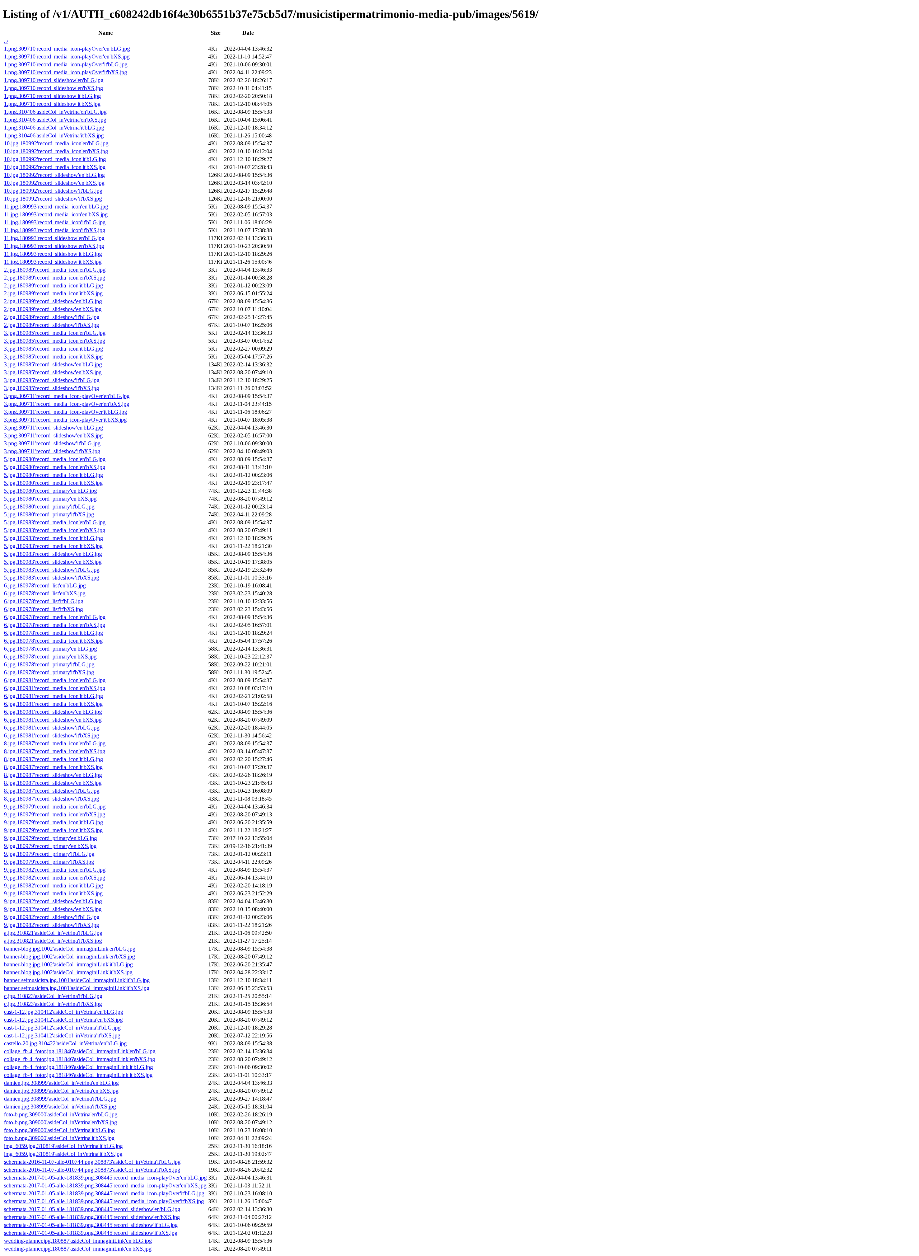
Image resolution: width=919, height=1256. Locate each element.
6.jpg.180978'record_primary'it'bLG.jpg (49, 664)
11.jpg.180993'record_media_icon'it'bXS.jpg (54, 230)
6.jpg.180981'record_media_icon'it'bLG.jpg (53, 696)
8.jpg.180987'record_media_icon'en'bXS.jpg (54, 751)
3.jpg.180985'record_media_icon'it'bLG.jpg (53, 349)
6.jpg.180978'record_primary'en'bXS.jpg (50, 656)
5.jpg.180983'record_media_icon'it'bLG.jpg (53, 538)
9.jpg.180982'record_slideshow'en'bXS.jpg (53, 909)
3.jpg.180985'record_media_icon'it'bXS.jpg (53, 356)
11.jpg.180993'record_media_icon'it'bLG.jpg (55, 222)
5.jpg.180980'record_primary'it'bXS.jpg (49, 514)
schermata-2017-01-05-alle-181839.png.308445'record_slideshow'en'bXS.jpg (92, 1217)
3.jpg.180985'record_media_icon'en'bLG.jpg (55, 333)
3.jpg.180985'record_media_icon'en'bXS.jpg (54, 341)
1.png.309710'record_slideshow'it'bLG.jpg (52, 96)
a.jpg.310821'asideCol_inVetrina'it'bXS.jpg (53, 941)
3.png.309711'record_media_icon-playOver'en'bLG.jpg (67, 396)
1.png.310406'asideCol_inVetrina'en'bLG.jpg (55, 112)
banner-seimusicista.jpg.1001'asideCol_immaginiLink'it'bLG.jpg (77, 980)
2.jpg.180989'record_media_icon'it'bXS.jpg (53, 293)
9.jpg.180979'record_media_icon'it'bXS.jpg (53, 830)
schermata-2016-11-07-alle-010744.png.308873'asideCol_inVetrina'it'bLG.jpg (92, 1162)
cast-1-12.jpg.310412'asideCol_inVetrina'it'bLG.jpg (62, 1028)
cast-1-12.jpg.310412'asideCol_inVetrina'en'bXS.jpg (63, 1020)
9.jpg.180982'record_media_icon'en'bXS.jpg (54, 878)
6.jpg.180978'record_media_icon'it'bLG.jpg (53, 633)
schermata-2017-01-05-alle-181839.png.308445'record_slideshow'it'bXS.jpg (90, 1233)
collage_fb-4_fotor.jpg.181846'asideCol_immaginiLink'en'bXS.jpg (79, 1059)
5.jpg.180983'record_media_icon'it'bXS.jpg (53, 546)
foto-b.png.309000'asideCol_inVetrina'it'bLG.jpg (59, 1130)
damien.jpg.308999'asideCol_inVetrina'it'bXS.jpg (60, 1106)
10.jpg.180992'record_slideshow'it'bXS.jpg (53, 199)
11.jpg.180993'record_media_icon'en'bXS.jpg (56, 214)
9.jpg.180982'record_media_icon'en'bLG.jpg (55, 870)
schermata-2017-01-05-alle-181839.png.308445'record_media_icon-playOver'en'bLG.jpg (105, 1178)
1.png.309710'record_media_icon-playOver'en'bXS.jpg (67, 56)
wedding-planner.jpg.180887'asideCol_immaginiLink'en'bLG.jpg (78, 1241)
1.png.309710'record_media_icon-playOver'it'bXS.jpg (65, 72)
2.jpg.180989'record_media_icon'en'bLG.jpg (55, 270)
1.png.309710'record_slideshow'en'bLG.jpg (53, 80)
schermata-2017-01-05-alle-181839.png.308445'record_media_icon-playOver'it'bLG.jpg (104, 1193)
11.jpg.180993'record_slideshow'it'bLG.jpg (53, 254)
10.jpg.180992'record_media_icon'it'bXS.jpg (55, 167)
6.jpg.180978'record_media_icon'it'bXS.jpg (53, 641)
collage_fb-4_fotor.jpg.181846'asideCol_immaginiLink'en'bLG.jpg (79, 1051)
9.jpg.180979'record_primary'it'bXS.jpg (49, 862)
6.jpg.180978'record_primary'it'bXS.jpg (49, 672)
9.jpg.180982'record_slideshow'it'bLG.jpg (51, 917)
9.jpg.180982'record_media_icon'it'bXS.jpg (53, 893)
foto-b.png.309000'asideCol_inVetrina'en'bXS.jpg (60, 1122)
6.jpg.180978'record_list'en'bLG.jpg (45, 585)
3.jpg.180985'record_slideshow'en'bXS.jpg (53, 372)
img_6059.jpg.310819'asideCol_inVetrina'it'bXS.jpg (63, 1154)
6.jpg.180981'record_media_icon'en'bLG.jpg (55, 680)
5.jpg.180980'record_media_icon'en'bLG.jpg (55, 459)
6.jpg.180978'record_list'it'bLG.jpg (43, 601)
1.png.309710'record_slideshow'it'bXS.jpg (52, 104)
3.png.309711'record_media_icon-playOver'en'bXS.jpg (66, 404)
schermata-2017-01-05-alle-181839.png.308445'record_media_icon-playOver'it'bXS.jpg (104, 1201)
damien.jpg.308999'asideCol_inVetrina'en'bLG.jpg (61, 1083)
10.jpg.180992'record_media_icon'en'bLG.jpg (56, 143)
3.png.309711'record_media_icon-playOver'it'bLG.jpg (65, 412)
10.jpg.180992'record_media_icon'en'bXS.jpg (56, 151)
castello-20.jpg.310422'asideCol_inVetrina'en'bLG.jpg (65, 1043)
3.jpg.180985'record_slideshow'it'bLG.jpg (51, 380)
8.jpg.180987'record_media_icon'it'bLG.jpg (53, 759)
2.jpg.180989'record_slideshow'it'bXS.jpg (51, 325)
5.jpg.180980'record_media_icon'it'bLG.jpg (53, 475)
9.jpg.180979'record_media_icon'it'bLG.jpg (53, 822)
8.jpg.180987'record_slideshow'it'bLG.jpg (51, 791)
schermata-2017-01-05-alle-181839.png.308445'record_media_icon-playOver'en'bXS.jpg (105, 1185)
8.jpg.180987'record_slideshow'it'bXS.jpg (51, 799)
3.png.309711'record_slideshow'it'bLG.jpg (52, 443)
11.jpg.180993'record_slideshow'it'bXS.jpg (53, 262)
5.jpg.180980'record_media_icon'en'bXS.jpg (54, 467)
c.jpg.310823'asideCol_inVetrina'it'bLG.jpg (53, 996)
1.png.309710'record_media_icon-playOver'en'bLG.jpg (67, 49)
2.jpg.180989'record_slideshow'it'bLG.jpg (51, 317)
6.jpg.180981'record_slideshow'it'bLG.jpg (51, 728)
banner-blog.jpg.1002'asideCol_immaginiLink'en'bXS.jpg (69, 956)
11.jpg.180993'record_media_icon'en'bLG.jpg (56, 206)
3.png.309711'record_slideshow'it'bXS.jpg (52, 451)
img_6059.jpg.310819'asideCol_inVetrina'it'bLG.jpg (63, 1146)
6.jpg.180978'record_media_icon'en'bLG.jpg (55, 617)
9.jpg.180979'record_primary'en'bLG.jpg (50, 838)
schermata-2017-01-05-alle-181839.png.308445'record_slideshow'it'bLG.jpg (91, 1225)
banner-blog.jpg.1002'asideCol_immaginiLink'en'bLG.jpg (69, 949)
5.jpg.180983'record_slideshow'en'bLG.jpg (53, 554)
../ (6, 41)
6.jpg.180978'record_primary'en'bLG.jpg (50, 649)
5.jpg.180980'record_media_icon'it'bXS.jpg (53, 483)
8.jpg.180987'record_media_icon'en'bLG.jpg (55, 743)
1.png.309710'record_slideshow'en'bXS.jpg (53, 88)
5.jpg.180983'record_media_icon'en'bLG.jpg (55, 522)
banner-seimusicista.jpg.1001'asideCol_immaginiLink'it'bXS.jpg (76, 988)
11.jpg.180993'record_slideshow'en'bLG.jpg (54, 238)
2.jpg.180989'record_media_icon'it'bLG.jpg (53, 285)
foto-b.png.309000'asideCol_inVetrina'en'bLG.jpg (60, 1114)
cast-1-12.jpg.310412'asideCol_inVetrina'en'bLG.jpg (63, 1012)
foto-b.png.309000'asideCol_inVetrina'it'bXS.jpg (59, 1138)
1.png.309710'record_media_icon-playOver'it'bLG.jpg (65, 64)
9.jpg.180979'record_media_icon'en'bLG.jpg (55, 806)
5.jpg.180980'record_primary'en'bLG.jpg (50, 491)
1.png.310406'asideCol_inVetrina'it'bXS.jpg (54, 135)
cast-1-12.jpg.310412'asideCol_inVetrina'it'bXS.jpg (62, 1035)
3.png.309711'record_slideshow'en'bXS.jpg (53, 435)
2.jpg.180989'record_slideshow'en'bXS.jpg (53, 309)
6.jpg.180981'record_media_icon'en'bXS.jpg (54, 688)
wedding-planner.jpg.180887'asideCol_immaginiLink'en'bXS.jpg (77, 1249)
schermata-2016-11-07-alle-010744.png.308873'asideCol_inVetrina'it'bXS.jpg (92, 1170)
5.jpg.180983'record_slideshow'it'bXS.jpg (51, 578)
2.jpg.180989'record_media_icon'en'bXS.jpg (54, 278)
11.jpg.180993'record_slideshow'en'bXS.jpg (54, 246)
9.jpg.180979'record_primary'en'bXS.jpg (50, 846)
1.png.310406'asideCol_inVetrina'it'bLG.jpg (54, 128)
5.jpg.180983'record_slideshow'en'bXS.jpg (53, 562)
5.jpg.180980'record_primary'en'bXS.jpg (50, 499)
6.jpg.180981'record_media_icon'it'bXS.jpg (53, 704)
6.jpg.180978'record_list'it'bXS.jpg (43, 609)
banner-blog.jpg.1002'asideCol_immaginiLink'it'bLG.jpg (68, 964)
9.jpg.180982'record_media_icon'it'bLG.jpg (53, 885)
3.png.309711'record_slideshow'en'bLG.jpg (53, 428)
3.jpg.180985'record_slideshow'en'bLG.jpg (53, 364)
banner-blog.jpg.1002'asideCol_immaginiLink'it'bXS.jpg (68, 972)
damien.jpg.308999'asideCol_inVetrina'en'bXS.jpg (61, 1091)
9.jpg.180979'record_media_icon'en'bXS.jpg (54, 814)
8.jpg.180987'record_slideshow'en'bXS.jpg (53, 783)
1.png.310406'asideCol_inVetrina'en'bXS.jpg (55, 120)
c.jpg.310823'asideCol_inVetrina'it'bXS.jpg (53, 1004)
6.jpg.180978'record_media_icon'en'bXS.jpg (54, 625)
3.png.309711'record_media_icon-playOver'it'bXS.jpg (65, 420)
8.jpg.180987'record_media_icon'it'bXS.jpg (53, 767)
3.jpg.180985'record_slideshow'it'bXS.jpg (51, 388)
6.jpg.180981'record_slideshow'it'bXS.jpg (51, 735)
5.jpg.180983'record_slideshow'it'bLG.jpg (51, 570)
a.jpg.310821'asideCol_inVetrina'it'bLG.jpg (53, 933)
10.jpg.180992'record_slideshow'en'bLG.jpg (54, 175)
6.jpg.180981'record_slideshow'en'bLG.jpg (53, 712)
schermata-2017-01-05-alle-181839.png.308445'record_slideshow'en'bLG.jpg (92, 1209)
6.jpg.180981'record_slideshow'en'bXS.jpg (53, 720)
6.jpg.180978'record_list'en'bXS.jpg (44, 593)
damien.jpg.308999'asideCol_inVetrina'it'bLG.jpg (60, 1099)
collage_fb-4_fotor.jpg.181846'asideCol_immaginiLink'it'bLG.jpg (78, 1067)
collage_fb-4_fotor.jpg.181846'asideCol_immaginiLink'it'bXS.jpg (78, 1075)
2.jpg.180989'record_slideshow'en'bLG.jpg (53, 301)
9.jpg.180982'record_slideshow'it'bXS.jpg (51, 925)
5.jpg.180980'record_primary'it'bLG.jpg (49, 506)
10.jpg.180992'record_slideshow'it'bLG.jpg (53, 191)
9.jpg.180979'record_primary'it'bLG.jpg (49, 854)
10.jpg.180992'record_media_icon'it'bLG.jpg (55, 159)
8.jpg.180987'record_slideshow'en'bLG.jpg (53, 775)
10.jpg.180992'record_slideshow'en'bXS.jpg (54, 183)
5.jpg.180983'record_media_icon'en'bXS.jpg (54, 530)
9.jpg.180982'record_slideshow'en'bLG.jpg (53, 901)
